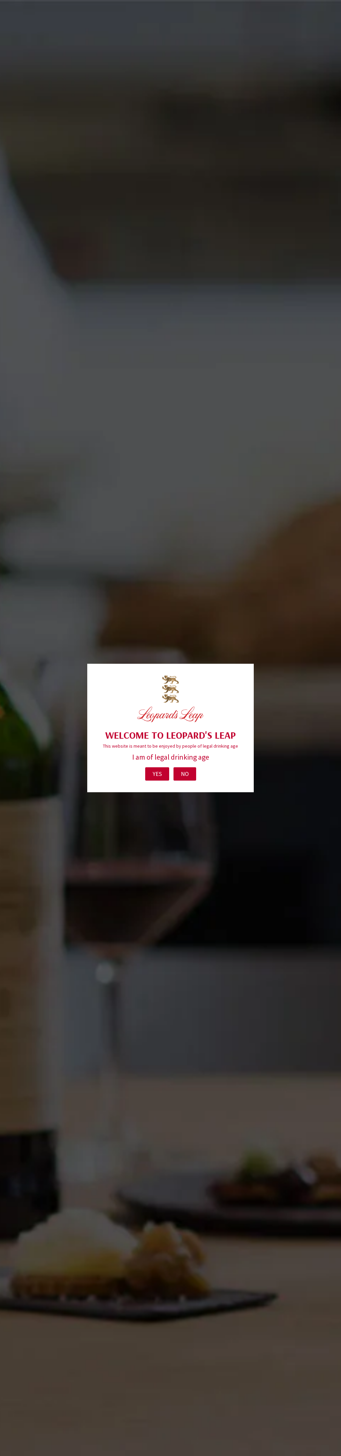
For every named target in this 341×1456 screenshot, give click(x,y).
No (185, 774)
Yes (157, 774)
